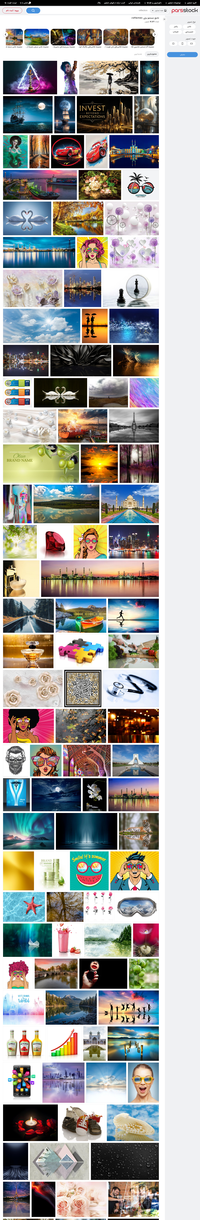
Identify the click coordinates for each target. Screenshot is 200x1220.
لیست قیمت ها (11, 2)
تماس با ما (24, 2)
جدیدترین (138, 54)
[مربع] (173, 43)
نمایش (182, 54)
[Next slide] (5, 34)
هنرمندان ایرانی (134, 2)
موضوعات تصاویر (174, 3)
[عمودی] (182, 43)
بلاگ (99, 2)
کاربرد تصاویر (191, 3)
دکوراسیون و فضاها (154, 3)
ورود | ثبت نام (12, 10)
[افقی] (191, 43)
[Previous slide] (154, 34)
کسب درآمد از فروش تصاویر (114, 2)
